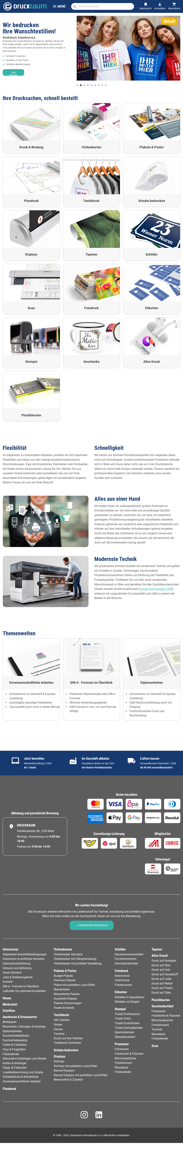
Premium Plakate (64, 980)
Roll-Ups (59, 1061)
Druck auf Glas (161, 965)
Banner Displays (64, 1070)
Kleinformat (122, 975)
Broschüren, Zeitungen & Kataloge (24, 1026)
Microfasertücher (125, 1058)
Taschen (59, 1033)
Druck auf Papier (162, 988)
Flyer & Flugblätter (14, 1049)
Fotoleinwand (123, 985)
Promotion (122, 1044)
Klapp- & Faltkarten (15, 1067)
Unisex (58, 1024)
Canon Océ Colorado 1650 (155, 589)
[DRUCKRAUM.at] (25, 6)
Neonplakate (62, 989)
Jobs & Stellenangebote (18, 977)
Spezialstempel (124, 1032)
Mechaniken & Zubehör (68, 1079)
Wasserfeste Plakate (67, 994)
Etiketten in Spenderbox (129, 997)
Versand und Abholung (17, 968)
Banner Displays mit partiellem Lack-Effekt (80, 1075)
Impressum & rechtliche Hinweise (23, 959)
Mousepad (121, 1067)
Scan (155, 1046)
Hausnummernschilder (129, 954)
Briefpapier (9, 1022)
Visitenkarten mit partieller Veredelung (78, 963)
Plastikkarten (161, 1000)
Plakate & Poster (65, 971)
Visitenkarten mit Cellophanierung (75, 959)
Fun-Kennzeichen (125, 959)
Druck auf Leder (162, 979)
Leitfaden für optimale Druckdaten (24, 991)
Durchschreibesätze (15, 1040)
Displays (59, 1056)
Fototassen (122, 1049)
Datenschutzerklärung (16, 963)
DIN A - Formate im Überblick (21, 986)
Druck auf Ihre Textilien (68, 1038)
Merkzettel (10, 1004)
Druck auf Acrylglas (164, 960)
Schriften (9, 1011)
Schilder (120, 949)
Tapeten (157, 949)
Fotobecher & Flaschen (129, 1053)
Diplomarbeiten (12, 1031)
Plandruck (9, 1089)
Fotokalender (11, 1054)
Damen (58, 1029)
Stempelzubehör (125, 1037)
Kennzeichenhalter (126, 963)
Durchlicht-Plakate (65, 998)
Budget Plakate (63, 975)
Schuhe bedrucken (66, 1050)
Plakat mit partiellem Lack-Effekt (74, 985)
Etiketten (121, 992)
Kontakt (8, 981)
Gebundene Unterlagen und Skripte (24, 1058)
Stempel (120, 1009)
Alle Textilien (62, 1020)
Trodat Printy (123, 1018)
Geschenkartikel (163, 1006)
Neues (7, 998)
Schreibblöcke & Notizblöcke (20, 1076)
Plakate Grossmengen (67, 1003)
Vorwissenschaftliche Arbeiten (22, 1081)
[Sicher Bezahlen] (95, 804)
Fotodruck (121, 971)
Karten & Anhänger (14, 1063)
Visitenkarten (63, 949)
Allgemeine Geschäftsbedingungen (25, 954)
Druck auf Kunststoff (165, 974)
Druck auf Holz (161, 969)
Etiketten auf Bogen (127, 1001)
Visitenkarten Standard (68, 954)
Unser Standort (12, 972)
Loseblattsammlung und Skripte (23, 1072)
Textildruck (61, 1015)
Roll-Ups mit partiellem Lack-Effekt (75, 1066)
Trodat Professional (127, 1014)
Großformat (122, 980)
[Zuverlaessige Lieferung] (90, 843)
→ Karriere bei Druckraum (91, 925)
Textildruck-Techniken (67, 1042)
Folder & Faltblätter (15, 1044)
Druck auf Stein (161, 992)
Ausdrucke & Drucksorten (20, 1017)
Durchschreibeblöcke (16, 1035)
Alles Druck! (160, 956)
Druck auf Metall (162, 983)
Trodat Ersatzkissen (127, 1023)
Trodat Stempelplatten (129, 1027)
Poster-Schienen (64, 1007)
